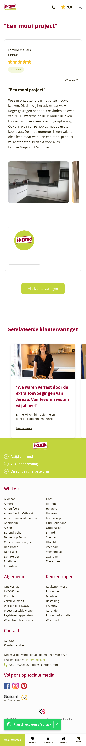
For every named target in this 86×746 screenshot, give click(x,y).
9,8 (69, 7)
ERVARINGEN (48, 742)
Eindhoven (11, 561)
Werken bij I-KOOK (16, 606)
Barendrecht (12, 532)
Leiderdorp (53, 518)
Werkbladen (54, 620)
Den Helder (11, 556)
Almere (9, 504)
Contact (9, 640)
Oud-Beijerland (56, 523)
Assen (8, 528)
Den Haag (10, 552)
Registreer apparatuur (19, 615)
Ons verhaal (12, 586)
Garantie (52, 610)
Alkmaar (9, 499)
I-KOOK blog (12, 591)
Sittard (16, 69)
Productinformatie (58, 615)
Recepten (10, 596)
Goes (49, 499)
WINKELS (63, 742)
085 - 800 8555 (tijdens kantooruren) (33, 665)
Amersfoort (11, 508)
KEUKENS (32, 742)
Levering (51, 606)
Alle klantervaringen (43, 288)
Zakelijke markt (14, 601)
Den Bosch (11, 547)
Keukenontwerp (56, 586)
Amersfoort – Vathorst (18, 513)
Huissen (51, 513)
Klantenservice (14, 645)
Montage (52, 596)
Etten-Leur (11, 566)
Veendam (52, 547)
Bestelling (52, 601)
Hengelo (51, 508)
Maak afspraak (12, 740)
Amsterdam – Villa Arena (20, 518)
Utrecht (51, 542)
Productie (52, 591)
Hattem (51, 504)
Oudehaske (53, 528)
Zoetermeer (54, 561)
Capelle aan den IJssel (18, 542)
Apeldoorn (11, 523)
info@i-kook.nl (35, 660)
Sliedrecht (53, 537)
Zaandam (52, 556)
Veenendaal (54, 552)
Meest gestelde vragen (19, 610)
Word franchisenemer (18, 620)
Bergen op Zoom (15, 537)
